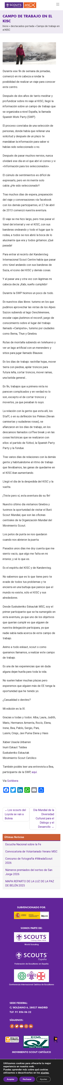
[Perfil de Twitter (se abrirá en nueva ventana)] (17, 1026)
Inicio (5, 26)
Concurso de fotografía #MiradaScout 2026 (28, 860)
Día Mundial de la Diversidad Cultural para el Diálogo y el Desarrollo (43, 818)
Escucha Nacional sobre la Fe (23, 844)
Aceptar (10, 1079)
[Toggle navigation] (57, 4)
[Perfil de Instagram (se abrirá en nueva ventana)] (26, 1026)
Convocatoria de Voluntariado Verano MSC (31, 851)
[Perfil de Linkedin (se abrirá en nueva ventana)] (31, 1026)
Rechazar (27, 1079)
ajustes (45, 1072)
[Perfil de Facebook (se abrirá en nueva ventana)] (12, 1026)
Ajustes (43, 1079)
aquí (34, 772)
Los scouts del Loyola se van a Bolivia (15, 814)
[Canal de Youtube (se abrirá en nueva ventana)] (21, 1026)
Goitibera (12, 780)
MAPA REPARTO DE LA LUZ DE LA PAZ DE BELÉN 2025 (29, 883)
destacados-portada (22, 26)
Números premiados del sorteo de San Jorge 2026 (28, 872)
